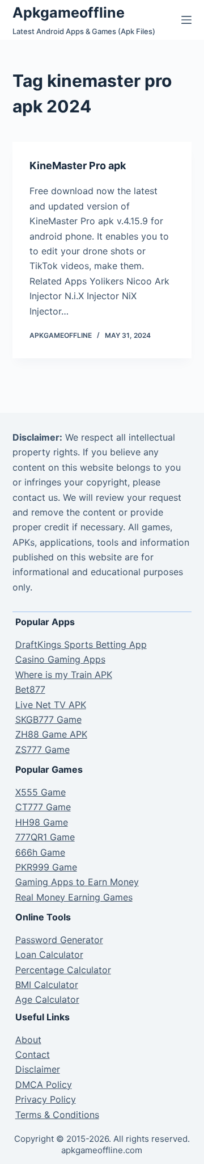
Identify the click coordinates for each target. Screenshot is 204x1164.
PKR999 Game (46, 867)
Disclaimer (37, 1069)
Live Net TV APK (50, 704)
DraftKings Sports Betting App (81, 644)
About (28, 1039)
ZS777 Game (42, 749)
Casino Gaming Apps (60, 659)
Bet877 (30, 689)
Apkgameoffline (68, 12)
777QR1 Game (45, 837)
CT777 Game (43, 807)
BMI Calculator (46, 984)
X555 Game (40, 792)
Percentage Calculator (63, 969)
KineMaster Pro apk (77, 165)
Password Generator (59, 939)
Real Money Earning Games (74, 897)
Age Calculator (47, 999)
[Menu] (186, 20)
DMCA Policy (43, 1084)
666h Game (40, 852)
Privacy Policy (45, 1099)
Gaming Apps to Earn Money (77, 881)
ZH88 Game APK (51, 734)
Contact (32, 1054)
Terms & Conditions (57, 1114)
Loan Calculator (49, 954)
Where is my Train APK (63, 674)
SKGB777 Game (48, 719)
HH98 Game (41, 822)
